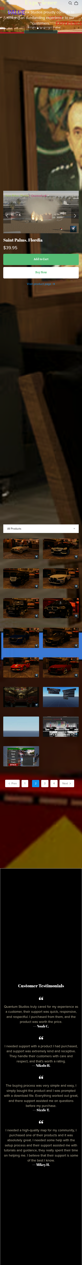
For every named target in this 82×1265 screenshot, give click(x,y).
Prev (14, 783)
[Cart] (78, 3)
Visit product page (39, 284)
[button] (33, 28)
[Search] (70, 3)
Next (65, 783)
